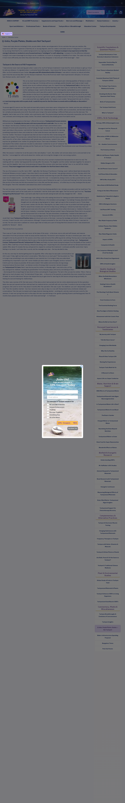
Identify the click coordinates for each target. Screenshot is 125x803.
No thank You (72, 428)
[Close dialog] (81, 367)
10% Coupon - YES (67, 423)
